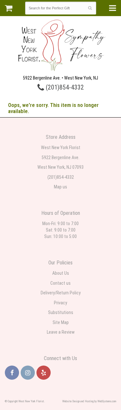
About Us (60, 273)
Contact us (60, 283)
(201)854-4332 (64, 87)
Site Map (61, 322)
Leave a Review (61, 332)
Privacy (60, 302)
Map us (60, 186)
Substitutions (60, 312)
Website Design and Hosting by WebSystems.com (89, 401)
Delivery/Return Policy (61, 292)
